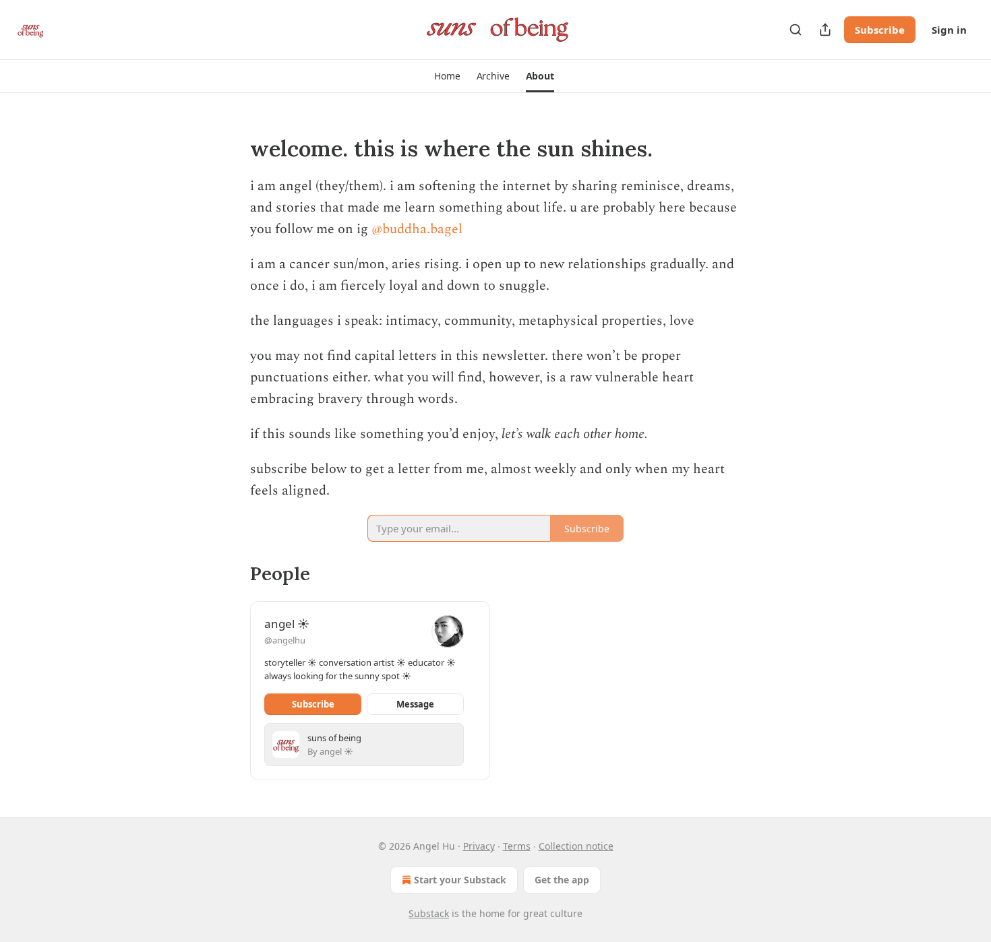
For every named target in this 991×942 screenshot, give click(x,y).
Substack (429, 913)
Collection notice (576, 846)
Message (415, 704)
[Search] (795, 29)
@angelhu (284, 640)
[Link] (231, 149)
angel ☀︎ (286, 623)
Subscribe (880, 29)
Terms (517, 846)
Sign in (949, 29)
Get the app (562, 879)
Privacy (479, 846)
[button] (447, 76)
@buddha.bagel (416, 229)
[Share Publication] (825, 29)
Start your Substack (460, 879)
